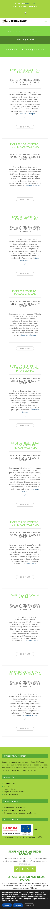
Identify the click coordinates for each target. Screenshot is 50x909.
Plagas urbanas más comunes (14, 792)
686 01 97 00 (30, 3)
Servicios (7, 786)
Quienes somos (9, 783)
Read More (25, 127)
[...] (25, 117)
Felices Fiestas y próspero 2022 (15, 810)
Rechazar (18, 905)
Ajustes (29, 905)
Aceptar (7, 905)
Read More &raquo (27, 113)
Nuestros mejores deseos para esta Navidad (20, 813)
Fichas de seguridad (11, 794)
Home (9, 31)
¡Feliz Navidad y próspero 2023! (15, 807)
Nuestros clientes (10, 789)
